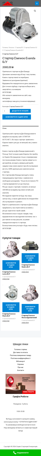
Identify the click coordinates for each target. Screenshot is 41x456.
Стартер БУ (19, 47)
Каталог (11, 47)
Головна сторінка (20, 349)
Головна (5, 47)
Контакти (20, 370)
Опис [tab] (4, 128)
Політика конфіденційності (20, 358)
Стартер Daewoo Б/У (10, 54)
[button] (35, 11)
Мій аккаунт (20, 361)
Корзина (20, 364)
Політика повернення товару (20, 355)
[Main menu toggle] (37, 3)
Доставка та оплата (20, 352)
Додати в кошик (20, 111)
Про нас (21, 367)
